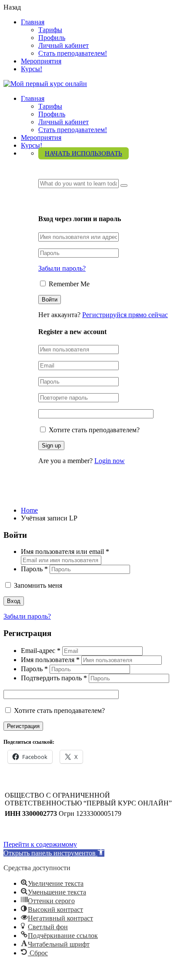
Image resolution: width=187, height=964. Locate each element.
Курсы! (31, 69)
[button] (53, 853)
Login (47, 201)
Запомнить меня (37, 585)
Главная (32, 22)
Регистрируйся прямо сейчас (125, 314)
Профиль (51, 37)
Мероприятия (41, 61)
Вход (13, 601)
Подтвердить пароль (54, 678)
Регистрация (23, 726)
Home (29, 510)
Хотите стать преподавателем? (93, 430)
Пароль (34, 569)
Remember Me (68, 284)
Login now (109, 460)
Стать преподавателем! (72, 53)
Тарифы (50, 29)
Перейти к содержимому (40, 844)
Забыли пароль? (62, 268)
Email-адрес (40, 650)
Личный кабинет (63, 45)
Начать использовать (83, 153)
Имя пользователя (50, 659)
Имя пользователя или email (65, 551)
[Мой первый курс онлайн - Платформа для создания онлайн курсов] (45, 83)
